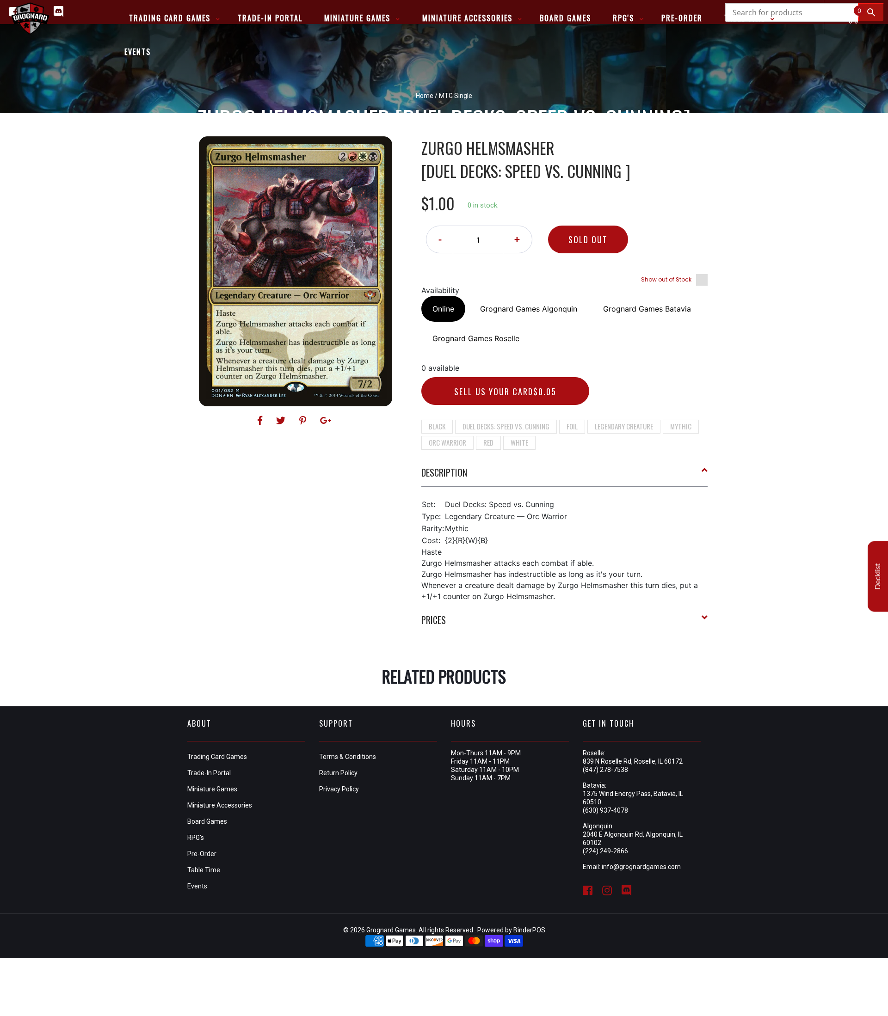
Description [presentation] (444, 472)
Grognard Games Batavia (647, 308)
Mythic (680, 426)
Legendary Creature (624, 426)
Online (443, 308)
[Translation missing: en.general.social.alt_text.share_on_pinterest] (304, 420)
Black (437, 426)
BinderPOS (529, 930)
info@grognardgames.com (641, 866)
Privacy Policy (339, 789)
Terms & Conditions (347, 756)
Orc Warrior (447, 442)
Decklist (878, 576)
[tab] (564, 476)
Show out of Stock (666, 279)
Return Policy (338, 773)
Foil (572, 426)
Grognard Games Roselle (475, 338)
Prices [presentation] (433, 620)
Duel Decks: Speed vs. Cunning (505, 426)
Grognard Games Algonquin (528, 308)
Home (424, 95)
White (519, 442)
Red (488, 442)
